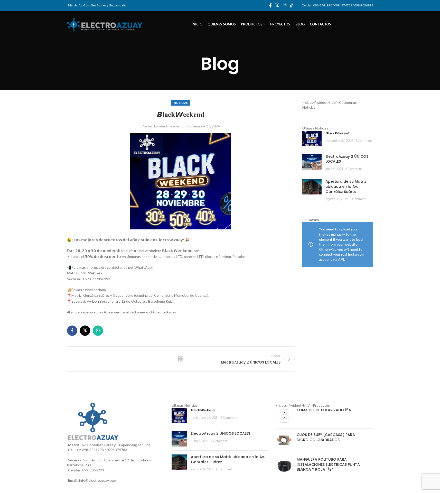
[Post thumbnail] (312, 138)
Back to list (181, 359)
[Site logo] (105, 24)
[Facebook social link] (270, 5)
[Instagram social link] (284, 5)
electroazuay (169, 126)
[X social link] (277, 5)
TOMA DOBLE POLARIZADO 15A (324, 410)
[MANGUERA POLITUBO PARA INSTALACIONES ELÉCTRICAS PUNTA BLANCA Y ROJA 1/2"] (284, 465)
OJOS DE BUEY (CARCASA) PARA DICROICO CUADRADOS (326, 437)
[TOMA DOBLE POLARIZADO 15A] (284, 416)
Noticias (181, 102)
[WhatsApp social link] (98, 330)
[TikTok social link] (291, 5)
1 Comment (363, 140)
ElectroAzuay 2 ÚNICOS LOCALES (346, 159)
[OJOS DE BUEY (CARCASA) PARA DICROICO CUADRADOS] (284, 440)
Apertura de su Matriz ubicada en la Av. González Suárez (345, 186)
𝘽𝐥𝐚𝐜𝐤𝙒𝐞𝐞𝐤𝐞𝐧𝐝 (337, 133)
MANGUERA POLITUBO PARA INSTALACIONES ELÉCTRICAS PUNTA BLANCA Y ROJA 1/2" (328, 464)
